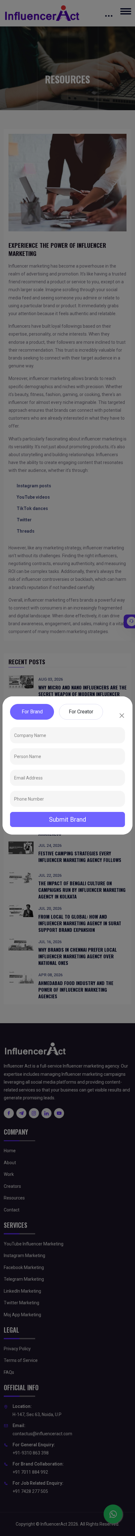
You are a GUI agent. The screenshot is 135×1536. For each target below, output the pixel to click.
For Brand (32, 712)
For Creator (81, 712)
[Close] (121, 715)
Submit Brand (67, 819)
